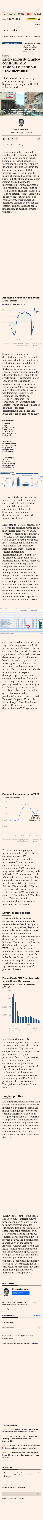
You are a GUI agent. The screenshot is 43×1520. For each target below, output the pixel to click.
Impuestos (20, 36)
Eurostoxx (12, 1499)
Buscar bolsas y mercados (13, 1487)
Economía (9, 30)
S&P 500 (21, 14)
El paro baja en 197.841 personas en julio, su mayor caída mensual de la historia (9, 462)
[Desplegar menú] (4, 19)
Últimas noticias (10, 1425)
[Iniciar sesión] (39, 19)
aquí (36, 1343)
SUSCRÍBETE (31, 19)
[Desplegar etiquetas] (39, 1327)
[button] (21, 104)
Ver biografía (18, 1293)
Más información (7, 1338)
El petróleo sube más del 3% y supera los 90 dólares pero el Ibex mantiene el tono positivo (31, 47)
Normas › (37, 1316)
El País (38, 24)
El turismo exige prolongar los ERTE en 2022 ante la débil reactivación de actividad (9, 429)
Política (29, 36)
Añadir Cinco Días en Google (15, 145)
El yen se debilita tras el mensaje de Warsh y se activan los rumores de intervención (19, 1438)
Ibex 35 (6, 14)
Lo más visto (7, 1468)
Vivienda (5, 36)
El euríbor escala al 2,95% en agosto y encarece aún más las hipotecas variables (20, 1430)
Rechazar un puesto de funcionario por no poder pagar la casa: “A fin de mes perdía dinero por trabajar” (22, 1475)
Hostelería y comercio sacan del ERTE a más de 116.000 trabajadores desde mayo (9, 446)
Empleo (12, 36)
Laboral (5, 56)
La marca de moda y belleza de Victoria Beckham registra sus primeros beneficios (21, 1447)
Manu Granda (21, 129)
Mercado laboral (8, 1328)
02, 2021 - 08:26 (24, 132)
